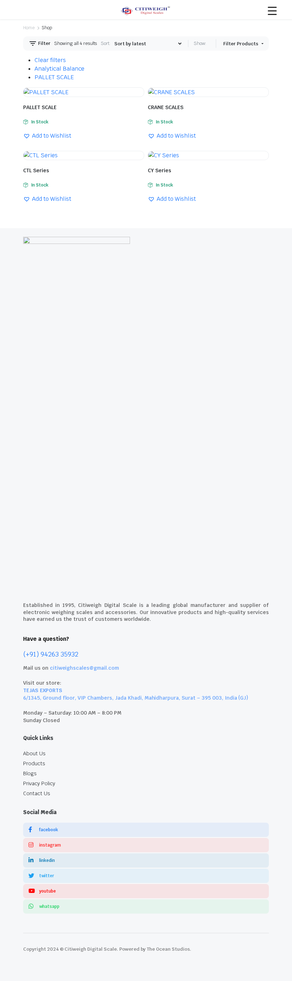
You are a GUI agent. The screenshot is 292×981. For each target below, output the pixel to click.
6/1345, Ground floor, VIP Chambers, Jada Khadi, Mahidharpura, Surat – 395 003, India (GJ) (135, 698)
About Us (34, 753)
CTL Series (36, 170)
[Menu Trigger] (272, 10)
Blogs (30, 773)
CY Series (159, 170)
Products (34, 763)
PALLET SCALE (54, 77)
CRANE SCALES (165, 107)
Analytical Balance (59, 68)
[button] (47, 136)
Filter (44, 43)
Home (29, 28)
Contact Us (36, 793)
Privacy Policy (39, 783)
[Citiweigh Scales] (146, 9)
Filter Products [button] (241, 44)
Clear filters (50, 60)
